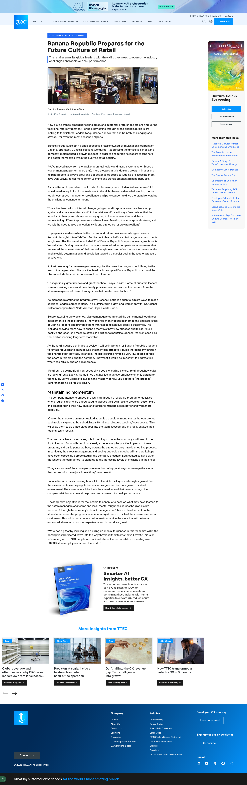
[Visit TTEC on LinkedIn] (198, 763)
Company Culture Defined (225, 169)
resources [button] (165, 21)
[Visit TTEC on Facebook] (223, 763)
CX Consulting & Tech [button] (95, 21)
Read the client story (65, 682)
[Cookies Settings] (3, 779)
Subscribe (226, 109)
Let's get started (210, 720)
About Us (115, 724)
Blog (150, 21)
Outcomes (116, 737)
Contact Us (27, 755)
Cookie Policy (156, 724)
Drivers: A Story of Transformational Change (224, 163)
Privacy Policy (156, 719)
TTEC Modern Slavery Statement (165, 737)
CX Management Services (123, 741)
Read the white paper (117, 608)
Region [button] (210, 21)
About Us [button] (137, 21)
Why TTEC (38, 21)
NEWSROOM (217, 16)
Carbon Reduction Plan (161, 741)
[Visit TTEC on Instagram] (231, 763)
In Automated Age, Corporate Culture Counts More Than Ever (226, 218)
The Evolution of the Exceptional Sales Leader (224, 154)
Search (204, 21)
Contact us (223, 21)
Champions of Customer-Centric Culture (224, 182)
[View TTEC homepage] (21, 22)
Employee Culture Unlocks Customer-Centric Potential (225, 200)
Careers (114, 719)
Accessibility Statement (161, 728)
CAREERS (229, 16)
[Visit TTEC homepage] (21, 717)
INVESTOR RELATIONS (199, 16)
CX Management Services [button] (63, 21)
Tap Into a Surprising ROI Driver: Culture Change (224, 191)
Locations (115, 732)
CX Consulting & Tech (121, 745)
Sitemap (154, 745)
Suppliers (154, 750)
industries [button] (120, 21)
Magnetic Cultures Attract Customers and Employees (225, 145)
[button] (14, 693)
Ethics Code (155, 732)
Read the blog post (13, 682)
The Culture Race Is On (223, 175)
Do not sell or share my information (166, 754)
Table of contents (226, 116)
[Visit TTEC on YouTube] (206, 763)
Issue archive (226, 124)
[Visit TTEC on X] (215, 763)
